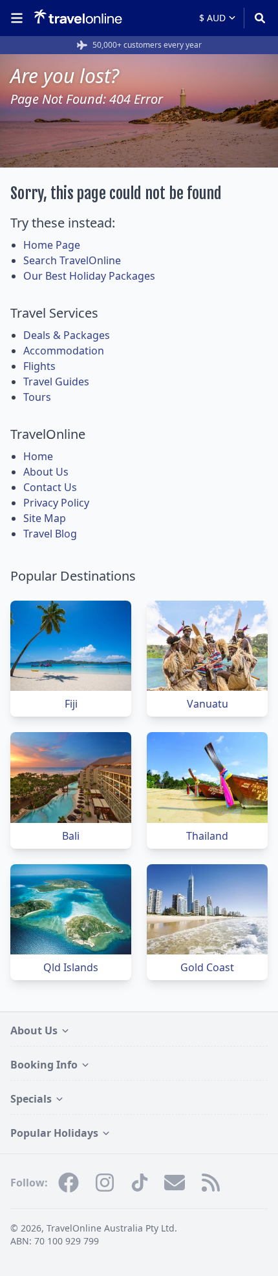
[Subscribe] (174, 1182)
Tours (37, 397)
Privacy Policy (56, 503)
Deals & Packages (66, 335)
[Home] (78, 17)
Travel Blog (50, 534)
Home (38, 456)
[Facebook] (68, 1182)
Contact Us (50, 487)
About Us (46, 472)
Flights (39, 366)
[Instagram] (105, 1182)
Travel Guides (56, 381)
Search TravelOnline (72, 260)
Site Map (44, 518)
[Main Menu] (19, 18)
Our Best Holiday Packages (89, 276)
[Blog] (211, 1182)
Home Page (51, 245)
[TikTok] (139, 1183)
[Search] (256, 18)
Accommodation (63, 350)
